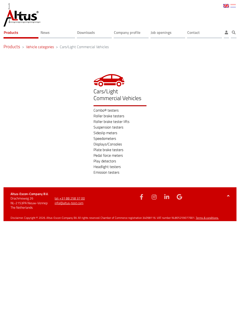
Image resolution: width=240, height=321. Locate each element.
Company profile (127, 32)
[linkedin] (167, 196)
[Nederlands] (233, 5)
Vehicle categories (40, 47)
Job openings (161, 32)
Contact (193, 32)
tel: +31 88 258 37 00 (70, 198)
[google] (179, 196)
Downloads (86, 32)
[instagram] (154, 196)
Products (11, 32)
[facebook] (141, 196)
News (45, 32)
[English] (226, 5)
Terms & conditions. (207, 217)
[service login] (226, 33)
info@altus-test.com (69, 202)
